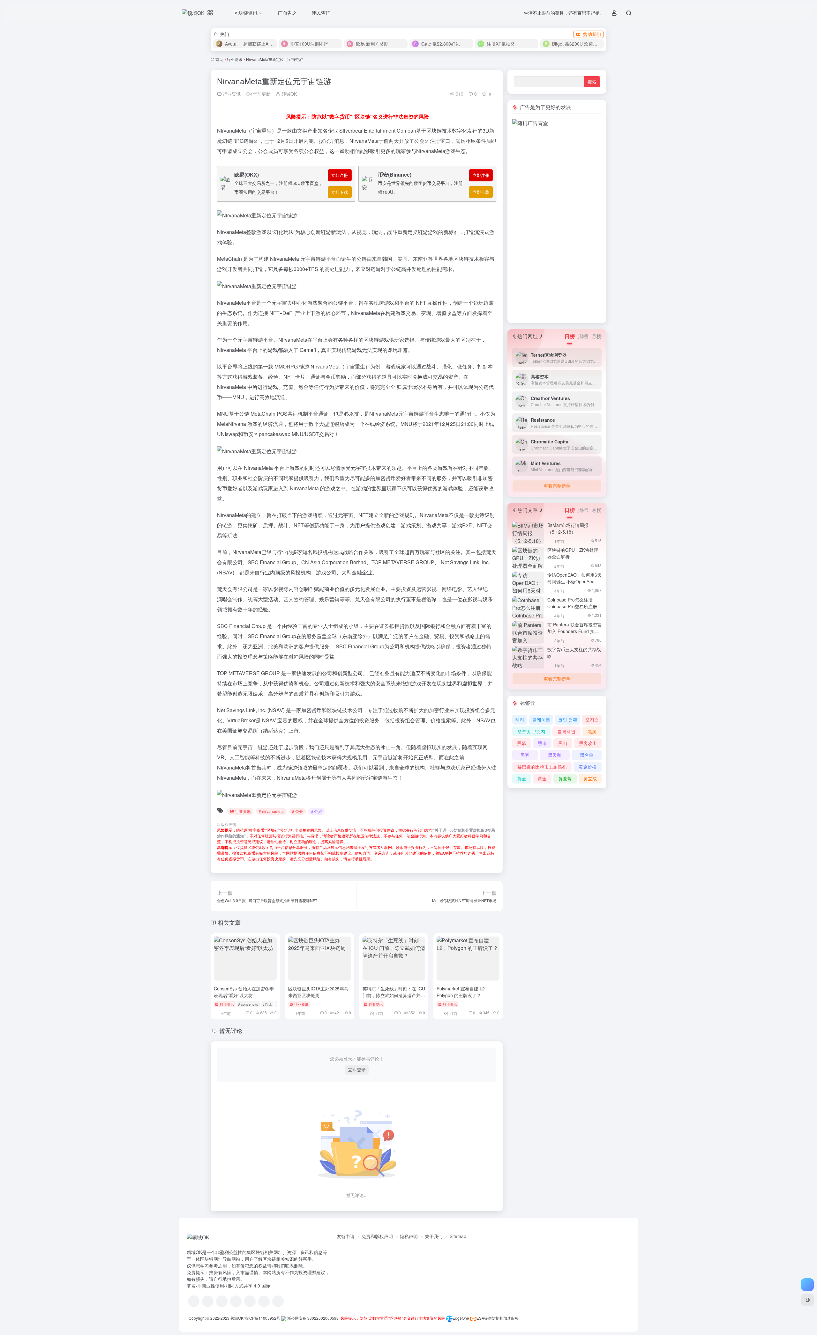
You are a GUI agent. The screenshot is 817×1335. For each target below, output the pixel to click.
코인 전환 (567, 719)
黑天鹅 (554, 755)
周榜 (583, 336)
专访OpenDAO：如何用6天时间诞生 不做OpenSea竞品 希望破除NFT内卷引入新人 (574, 585)
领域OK (288, 94)
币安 (248, 434)
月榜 (596, 336)
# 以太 (267, 1004)
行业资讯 (234, 59)
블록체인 (566, 731)
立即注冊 (339, 175)
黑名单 (586, 755)
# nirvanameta (271, 811)
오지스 (592, 719)
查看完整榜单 (556, 486)
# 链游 (316, 811)
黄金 (521, 778)
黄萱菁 (565, 778)
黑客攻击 (588, 743)
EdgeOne (461, 1318)
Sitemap (458, 1236)
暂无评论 (230, 1030)
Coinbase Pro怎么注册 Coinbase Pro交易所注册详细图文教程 (574, 606)
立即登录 (357, 1069)
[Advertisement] (557, 222)
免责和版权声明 (377, 1236)
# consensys (248, 1004)
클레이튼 (541, 719)
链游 (249, 140)
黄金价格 (587, 766)
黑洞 (592, 731)
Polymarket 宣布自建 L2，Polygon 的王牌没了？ (463, 991)
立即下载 (339, 192)
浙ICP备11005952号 (262, 1318)
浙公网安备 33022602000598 (312, 1318)
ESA (480, 1318)
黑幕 (521, 743)
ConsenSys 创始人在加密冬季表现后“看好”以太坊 (244, 991)
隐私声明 (409, 1236)
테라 (519, 719)
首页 (219, 59)
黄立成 (590, 778)
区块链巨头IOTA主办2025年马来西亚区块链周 (318, 991)
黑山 (562, 743)
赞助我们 (592, 34)
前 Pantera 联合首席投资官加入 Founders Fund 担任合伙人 (574, 631)
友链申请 (346, 1236)
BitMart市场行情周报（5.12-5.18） (567, 528)
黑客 (525, 755)
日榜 (570, 336)
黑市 (542, 743)
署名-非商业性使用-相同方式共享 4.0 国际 (228, 1285)
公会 (419, 140)
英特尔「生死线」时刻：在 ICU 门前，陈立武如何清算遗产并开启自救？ (394, 995)
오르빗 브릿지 (531, 731)
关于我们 (434, 1236)
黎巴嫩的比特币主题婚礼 (541, 766)
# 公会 (297, 811)
